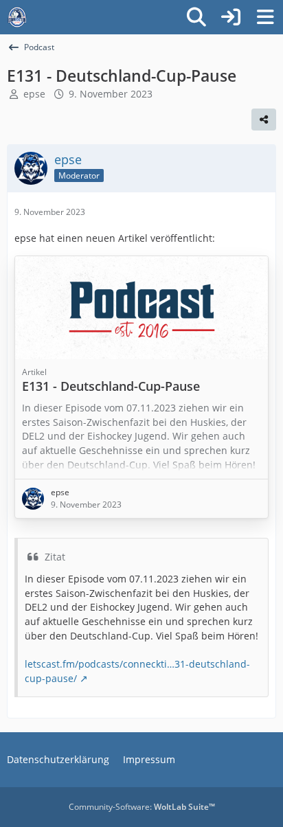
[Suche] (196, 17)
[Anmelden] (231, 17)
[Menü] (265, 17)
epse (34, 93)
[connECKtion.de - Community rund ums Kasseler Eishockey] (17, 17)
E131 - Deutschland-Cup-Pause (111, 386)
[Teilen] (263, 120)
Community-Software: (142, 807)
